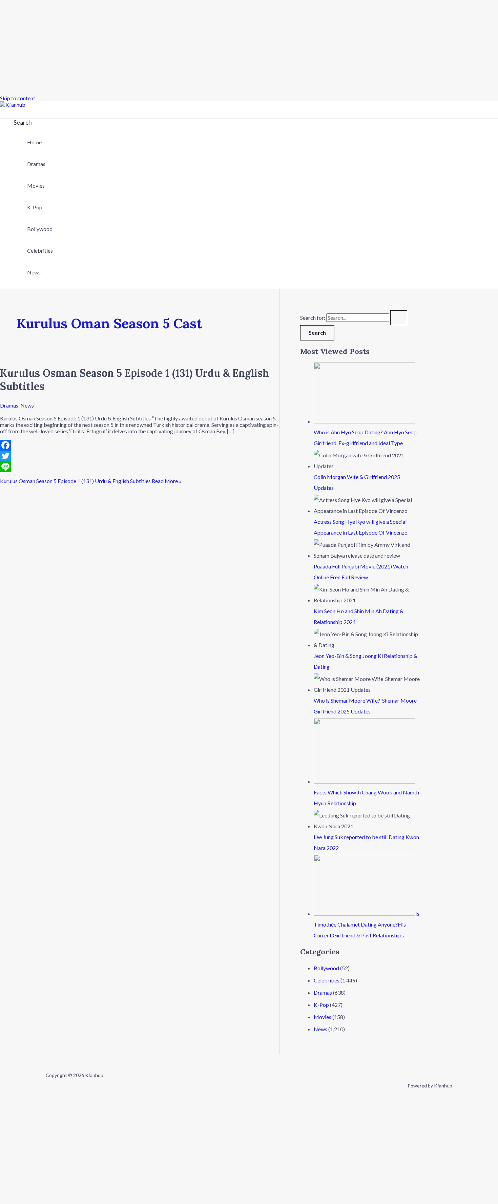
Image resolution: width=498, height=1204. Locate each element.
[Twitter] (139, 456)
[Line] (139, 466)
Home (34, 142)
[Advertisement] (203, 47)
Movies (36, 185)
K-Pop (34, 207)
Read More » (91, 481)
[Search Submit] (398, 317)
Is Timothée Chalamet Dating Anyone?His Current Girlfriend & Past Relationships (366, 924)
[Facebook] (139, 445)
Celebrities (40, 250)
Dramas (36, 164)
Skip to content (17, 98)
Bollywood (40, 229)
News (34, 272)
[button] (23, 122)
